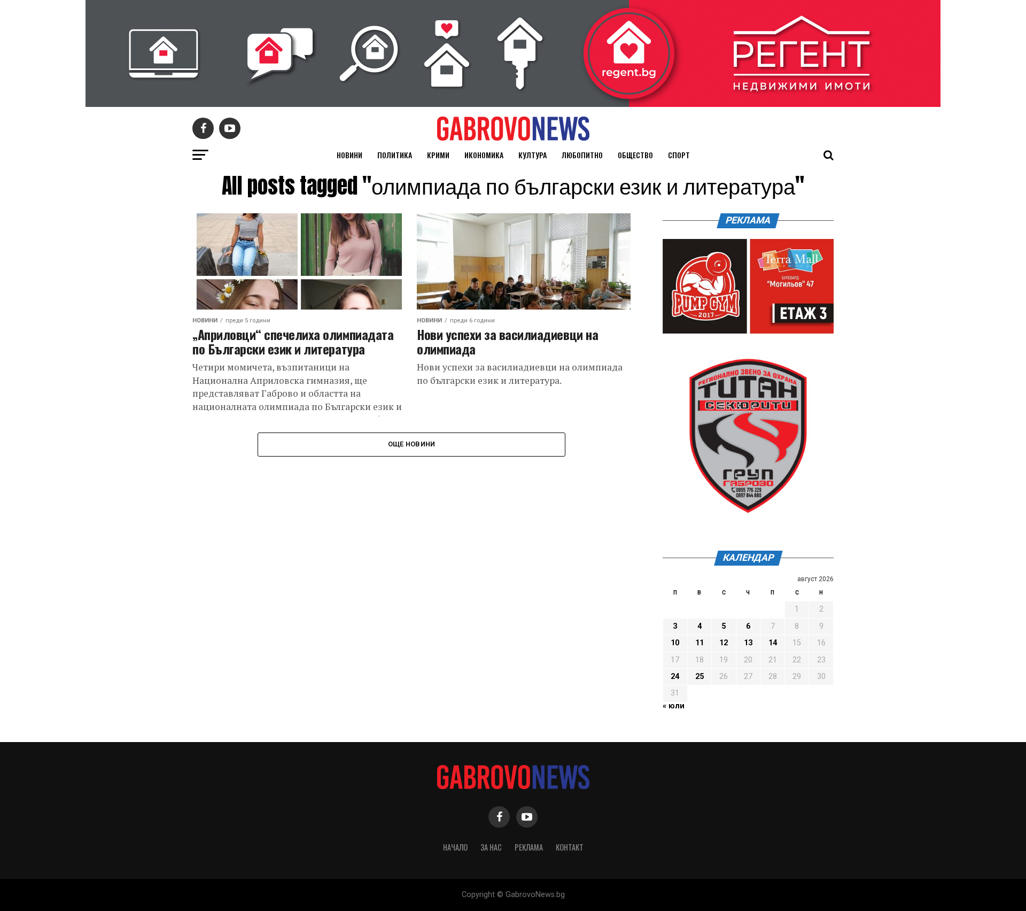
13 (748, 642)
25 (699, 676)
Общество (635, 154)
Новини (349, 154)
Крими (438, 154)
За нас (491, 847)
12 (723, 642)
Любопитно (582, 154)
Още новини (412, 444)
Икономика (483, 154)
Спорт (679, 154)
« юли (674, 706)
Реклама (529, 847)
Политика (394, 154)
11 (699, 642)
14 (772, 642)
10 (675, 642)
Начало (455, 847)
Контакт (570, 847)
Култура (532, 154)
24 (675, 676)
